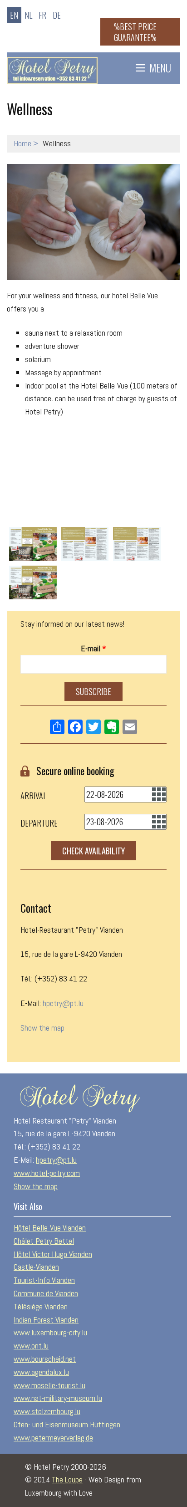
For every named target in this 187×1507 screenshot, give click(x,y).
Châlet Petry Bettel (44, 1241)
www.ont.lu (31, 1345)
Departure (39, 823)
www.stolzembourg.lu (47, 1411)
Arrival (33, 796)
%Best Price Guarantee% (135, 31)
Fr (42, 15)
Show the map (42, 1027)
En (14, 15)
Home (22, 143)
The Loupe (67, 1479)
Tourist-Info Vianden (44, 1280)
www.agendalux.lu (41, 1372)
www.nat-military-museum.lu (58, 1398)
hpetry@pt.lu (63, 1003)
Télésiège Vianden (41, 1306)
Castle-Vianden (36, 1267)
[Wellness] (93, 222)
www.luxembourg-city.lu (50, 1332)
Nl (28, 15)
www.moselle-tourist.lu (49, 1385)
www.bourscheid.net (45, 1359)
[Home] (52, 68)
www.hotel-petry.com (47, 1173)
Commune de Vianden (46, 1293)
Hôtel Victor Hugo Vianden (53, 1254)
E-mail (93, 648)
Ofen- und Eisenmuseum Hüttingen (67, 1424)
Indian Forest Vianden (46, 1319)
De (57, 15)
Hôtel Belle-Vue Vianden (50, 1227)
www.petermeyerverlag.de (53, 1437)
